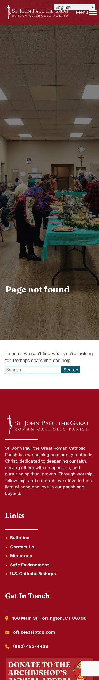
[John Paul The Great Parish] (37, 12)
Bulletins (19, 537)
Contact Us (22, 546)
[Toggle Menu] (93, 12)
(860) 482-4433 (30, 646)
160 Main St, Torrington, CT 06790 (49, 618)
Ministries (21, 555)
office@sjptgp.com (34, 632)
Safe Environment (29, 564)
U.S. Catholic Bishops (33, 573)
